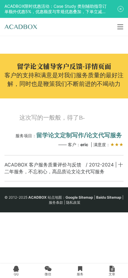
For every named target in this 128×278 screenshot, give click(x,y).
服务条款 (56, 202)
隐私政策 (73, 202)
